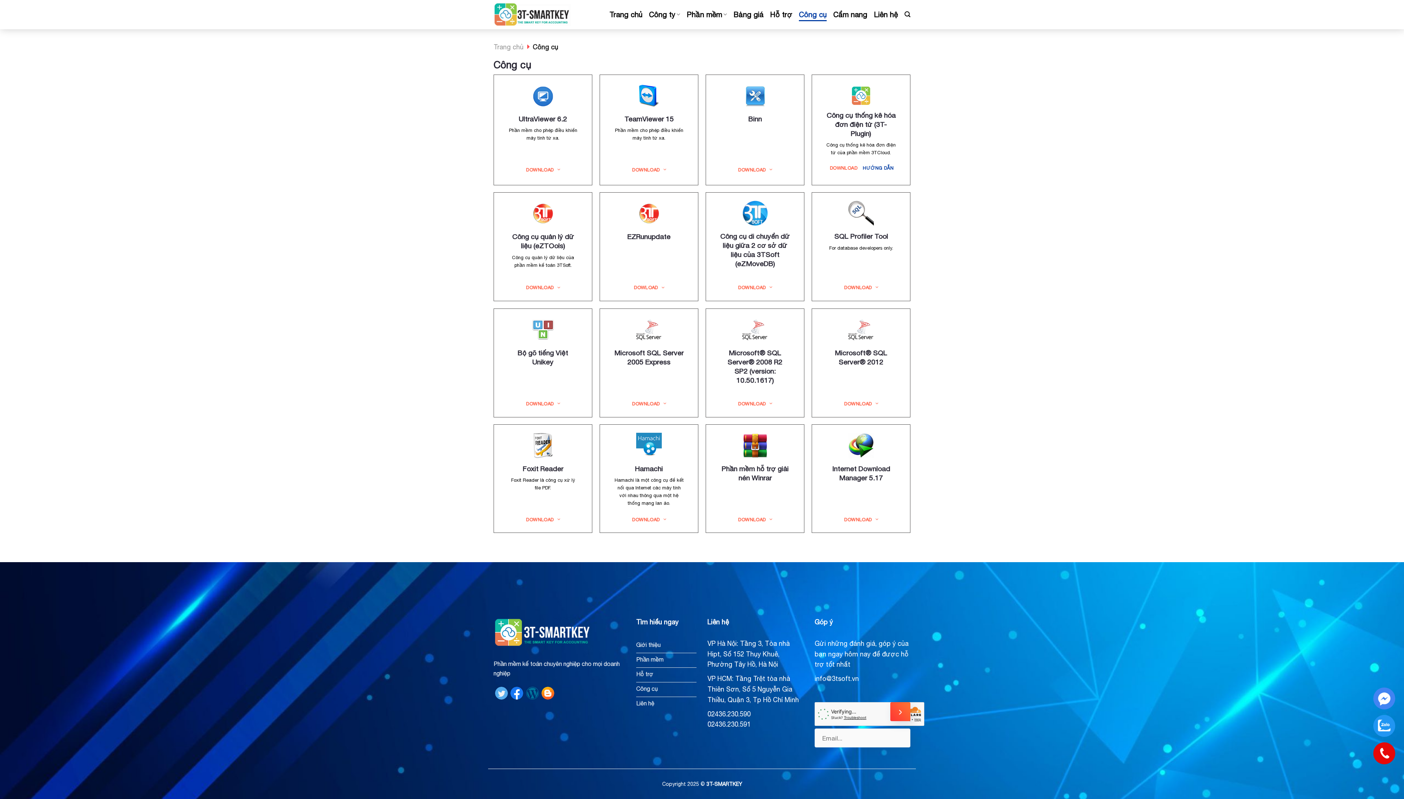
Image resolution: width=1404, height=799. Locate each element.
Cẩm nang (850, 14)
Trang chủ (625, 14)
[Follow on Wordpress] (532, 692)
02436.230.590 (729, 714)
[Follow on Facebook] (517, 692)
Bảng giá (748, 14)
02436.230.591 (729, 724)
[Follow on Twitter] (501, 692)
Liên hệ (886, 14)
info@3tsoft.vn (837, 678)
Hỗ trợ (781, 14)
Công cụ (813, 14)
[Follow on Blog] (548, 692)
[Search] (907, 14)
